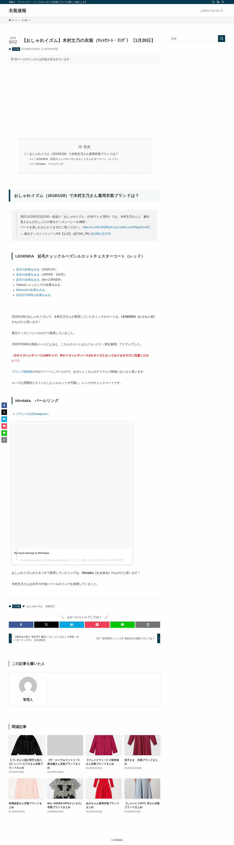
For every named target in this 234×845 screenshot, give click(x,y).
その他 (16, 49)
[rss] (218, 2)
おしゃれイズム (34, 606)
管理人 (28, 699)
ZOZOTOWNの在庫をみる (33, 295)
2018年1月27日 (100, 233)
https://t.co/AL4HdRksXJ (98, 227)
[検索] (222, 2)
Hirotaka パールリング (49, 163)
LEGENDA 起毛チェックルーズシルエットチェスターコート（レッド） (77, 158)
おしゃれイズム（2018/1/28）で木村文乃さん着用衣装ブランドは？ (73, 153)
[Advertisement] (84, 101)
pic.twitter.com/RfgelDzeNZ (132, 227)
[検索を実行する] (221, 38)
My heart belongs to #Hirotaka (31, 553)
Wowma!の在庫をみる (30, 289)
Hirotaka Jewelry (29, 560)
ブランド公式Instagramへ (32, 413)
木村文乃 (50, 606)
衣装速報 (17, 10)
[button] (21, 625)
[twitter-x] (213, 2)
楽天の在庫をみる (27, 269)
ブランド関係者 (22, 371)
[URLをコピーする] (147, 625)
